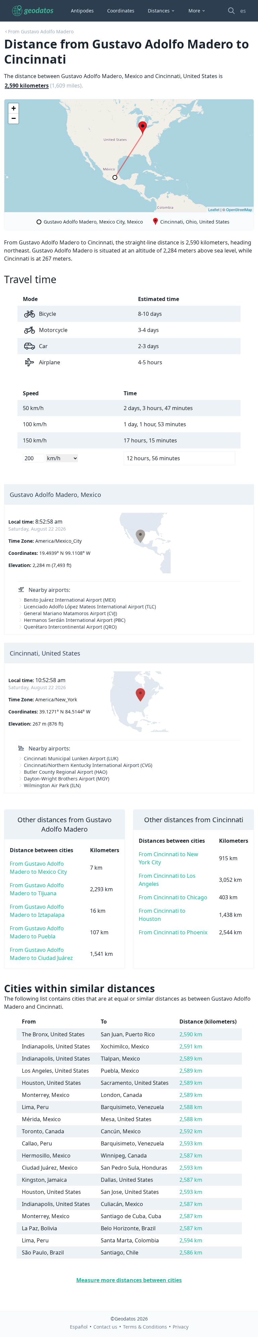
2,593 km (190, 1143)
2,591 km (190, 1046)
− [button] (13, 118)
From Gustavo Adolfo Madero (41, 31)
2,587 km (190, 1155)
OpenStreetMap (239, 209)
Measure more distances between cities (129, 1280)
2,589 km (190, 1058)
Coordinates (120, 10)
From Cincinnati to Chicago (173, 897)
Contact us (105, 1327)
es (243, 10)
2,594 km (190, 1240)
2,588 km (190, 1107)
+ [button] (13, 108)
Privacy (180, 1327)
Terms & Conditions (145, 1327)
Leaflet (213, 209)
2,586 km (190, 1252)
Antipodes (82, 10)
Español (79, 1327)
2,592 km (190, 1131)
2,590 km (190, 1034)
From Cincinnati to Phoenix (173, 932)
